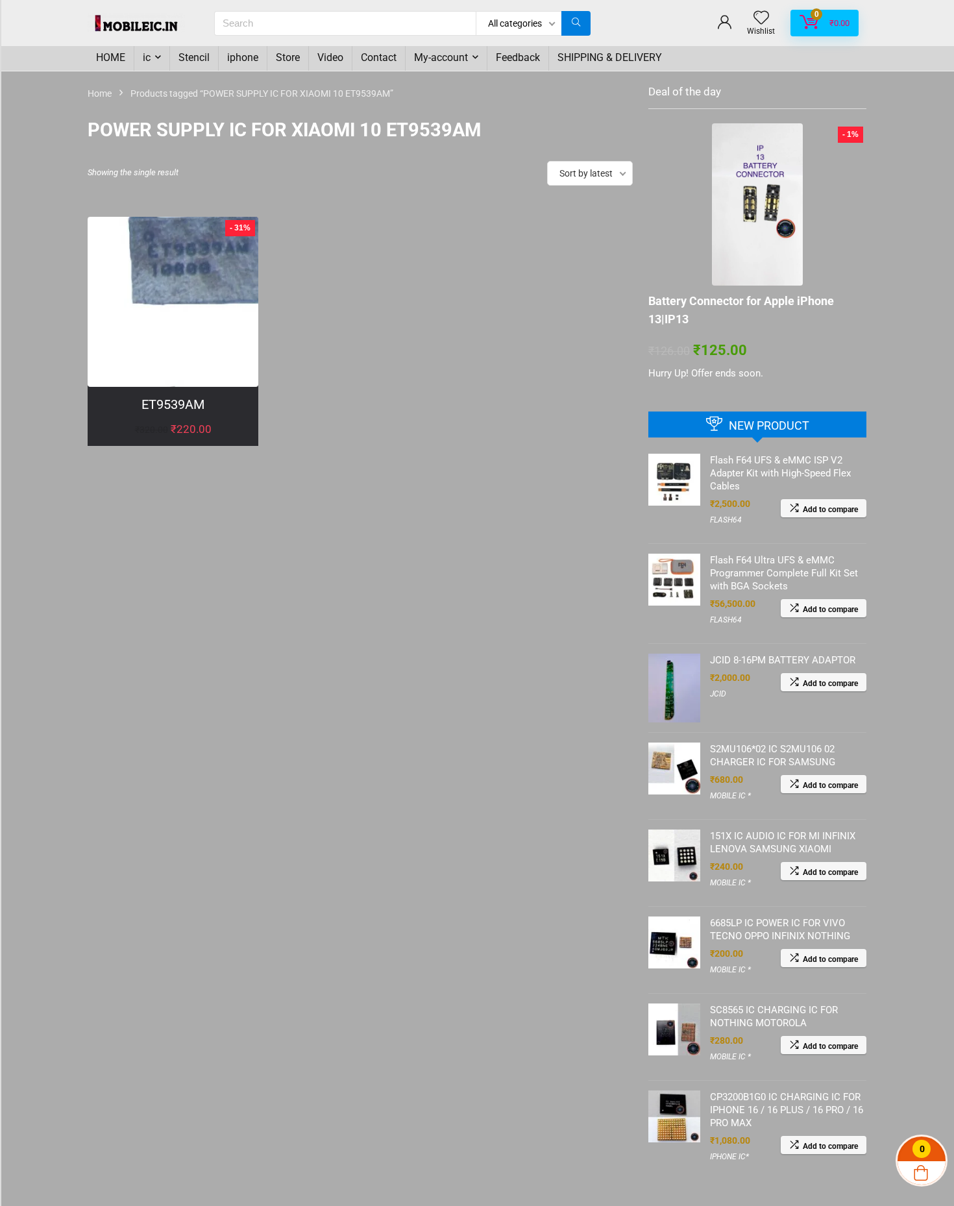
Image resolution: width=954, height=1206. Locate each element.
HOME (110, 57)
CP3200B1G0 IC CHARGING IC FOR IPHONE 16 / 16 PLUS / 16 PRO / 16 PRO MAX (786, 1110)
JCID (718, 693)
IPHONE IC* (729, 1156)
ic (147, 57)
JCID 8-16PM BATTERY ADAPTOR (782, 660)
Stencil (194, 57)
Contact (379, 57)
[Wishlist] (761, 19)
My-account (441, 57)
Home (100, 93)
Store (288, 57)
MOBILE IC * (730, 795)
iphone (242, 57)
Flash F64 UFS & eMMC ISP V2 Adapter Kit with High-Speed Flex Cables (780, 473)
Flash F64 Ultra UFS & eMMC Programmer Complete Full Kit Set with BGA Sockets (784, 573)
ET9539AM (172, 404)
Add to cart (172, 442)
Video (330, 57)
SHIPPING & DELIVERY (609, 57)
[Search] (576, 23)
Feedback (518, 57)
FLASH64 (726, 519)
